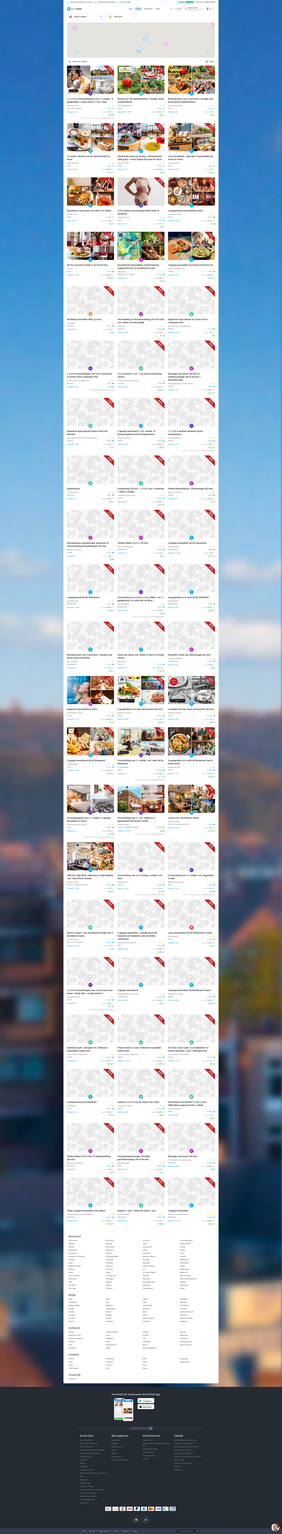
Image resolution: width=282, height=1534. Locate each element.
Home (131, 9)
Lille (107, 1368)
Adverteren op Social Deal (183, 1443)
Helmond (109, 1288)
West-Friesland (185, 1275)
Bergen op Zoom (75, 1266)
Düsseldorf (110, 1338)
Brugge (71, 1309)
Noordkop (146, 1263)
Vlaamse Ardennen (187, 1312)
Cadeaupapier (116, 1457)
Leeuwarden (147, 1247)
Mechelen (146, 1309)
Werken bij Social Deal (182, 1450)
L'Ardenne (109, 1321)
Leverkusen (147, 1342)
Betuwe (71, 1269)
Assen (71, 1263)
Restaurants (148, 9)
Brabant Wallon (74, 1305)
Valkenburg (184, 1260)
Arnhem (72, 1260)
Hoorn (145, 1244)
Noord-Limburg (148, 1266)
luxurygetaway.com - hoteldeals (91, 1490)
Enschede (109, 1263)
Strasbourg (184, 1359)
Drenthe (109, 1253)
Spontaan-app (85, 1483)
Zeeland (183, 1282)
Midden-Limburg (149, 1256)
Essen (108, 1342)
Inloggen (114, 1443)
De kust (71, 1321)
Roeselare (183, 1302)
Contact (145, 1459)
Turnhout (183, 1309)
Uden (182, 1253)
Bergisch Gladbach (76, 1338)
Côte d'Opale (73, 1368)
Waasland (183, 1315)
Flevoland (109, 1266)
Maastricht (147, 1253)
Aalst (70, 1299)
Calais (71, 1365)
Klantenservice (148, 1440)
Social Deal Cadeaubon (119, 1460)
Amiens (71, 1359)
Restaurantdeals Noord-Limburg (92, 1450)
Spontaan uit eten (86, 1486)
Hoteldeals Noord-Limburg (90, 1453)
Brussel (71, 1312)
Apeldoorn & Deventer (77, 1256)
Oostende (146, 1321)
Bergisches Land (75, 1335)
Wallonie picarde (186, 1318)
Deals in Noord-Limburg (89, 1443)
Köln (144, 1338)
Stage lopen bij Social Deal (184, 1453)
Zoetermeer (184, 1285)
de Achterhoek (74, 1275)
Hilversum (146, 1240)
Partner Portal (179, 1460)
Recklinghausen (186, 1342)
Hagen (108, 1348)
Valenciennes (185, 1362)
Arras (71, 1362)
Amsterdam (73, 1253)
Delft (70, 1282)
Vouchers (114, 1453)
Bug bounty (84, 1503)
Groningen (110, 1279)
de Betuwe (72, 1279)
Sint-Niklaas (184, 1305)
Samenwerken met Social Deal (185, 1440)
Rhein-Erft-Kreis (186, 1345)
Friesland (109, 1269)
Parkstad (146, 1275)
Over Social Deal (86, 1440)
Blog (81, 1476)
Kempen (109, 1315)
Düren (108, 1335)
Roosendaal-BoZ (149, 1282)
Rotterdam (147, 1285)
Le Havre (109, 1365)
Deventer (109, 1244)
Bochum (72, 1342)
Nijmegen (146, 1260)
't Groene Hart (111, 1275)
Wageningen (184, 1269)
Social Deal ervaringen (88, 1493)
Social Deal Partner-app (183, 1463)
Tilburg (182, 1247)
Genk (107, 1299)
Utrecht (182, 1256)
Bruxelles (72, 1315)
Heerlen (109, 1285)
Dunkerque (110, 1359)
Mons (145, 1312)
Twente (182, 1250)
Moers (145, 1345)
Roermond (146, 1279)
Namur (145, 1315)
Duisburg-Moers (112, 1332)
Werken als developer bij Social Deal (187, 1457)
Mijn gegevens (116, 1447)
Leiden (145, 1250)
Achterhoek (73, 1240)
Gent (107, 1302)
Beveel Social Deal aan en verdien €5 (93, 1473)
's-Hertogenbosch (186, 1240)
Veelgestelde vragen (150, 1449)
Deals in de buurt (86, 1447)
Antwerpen (73, 1302)
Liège (145, 1302)
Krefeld (145, 1335)
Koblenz (146, 1332)
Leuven (145, 1299)
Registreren (115, 1440)
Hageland (109, 1305)
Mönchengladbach (150, 1348)
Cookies (135, 1531)
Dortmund (72, 1348)
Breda (71, 1272)
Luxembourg (147, 1305)
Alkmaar (72, 1244)
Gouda (108, 1272)
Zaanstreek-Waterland (188, 1279)
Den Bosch (72, 1285)
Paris (144, 1365)
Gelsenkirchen (111, 1345)
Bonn (70, 1345)
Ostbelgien (184, 1299)
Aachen (71, 1332)
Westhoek (183, 1321)
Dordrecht (109, 1250)
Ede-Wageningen (112, 1256)
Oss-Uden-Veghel (149, 1272)
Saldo (113, 1450)
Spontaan (83, 1480)
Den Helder (110, 1240)
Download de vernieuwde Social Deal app (156, 1444)
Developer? (84, 1466)
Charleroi (72, 1318)
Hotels (158, 9)
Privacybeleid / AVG (87, 1499)
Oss (144, 1269)
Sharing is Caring (86, 1470)
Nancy (145, 1362)
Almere (71, 1247)
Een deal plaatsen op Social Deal (186, 1447)
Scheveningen (148, 1288)
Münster (183, 1332)
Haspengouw (110, 1309)
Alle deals (118, 17)
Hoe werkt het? (85, 1457)
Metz (144, 1359)
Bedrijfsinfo (178, 1470)
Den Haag (72, 1288)
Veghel (182, 1266)
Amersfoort (73, 1250)
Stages (82, 1463)
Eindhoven (110, 1260)
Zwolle (182, 1288)
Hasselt (108, 1312)
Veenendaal (184, 1263)
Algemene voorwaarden (89, 1496)
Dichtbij (138, 9)
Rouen (145, 1368)
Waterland (184, 1272)
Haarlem (109, 1282)
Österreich (72, 1379)
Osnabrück (184, 1338)
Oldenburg (184, 1335)
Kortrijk (108, 1318)
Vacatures (83, 1460)
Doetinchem (110, 1247)
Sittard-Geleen (185, 1244)
